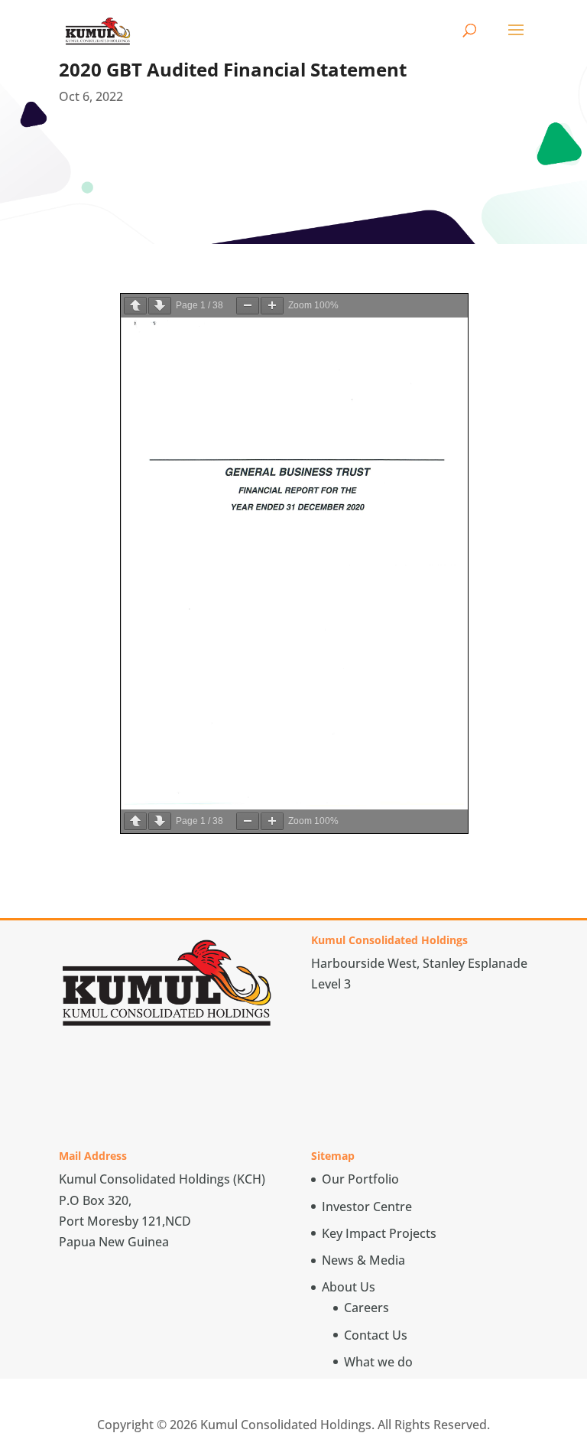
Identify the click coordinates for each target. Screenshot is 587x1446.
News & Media (363, 1260)
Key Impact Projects (379, 1233)
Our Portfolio (360, 1179)
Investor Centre (367, 1206)
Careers (366, 1307)
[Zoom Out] (247, 305)
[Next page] (159, 305)
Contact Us (375, 1335)
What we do (378, 1361)
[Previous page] (135, 305)
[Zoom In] (272, 305)
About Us (348, 1286)
